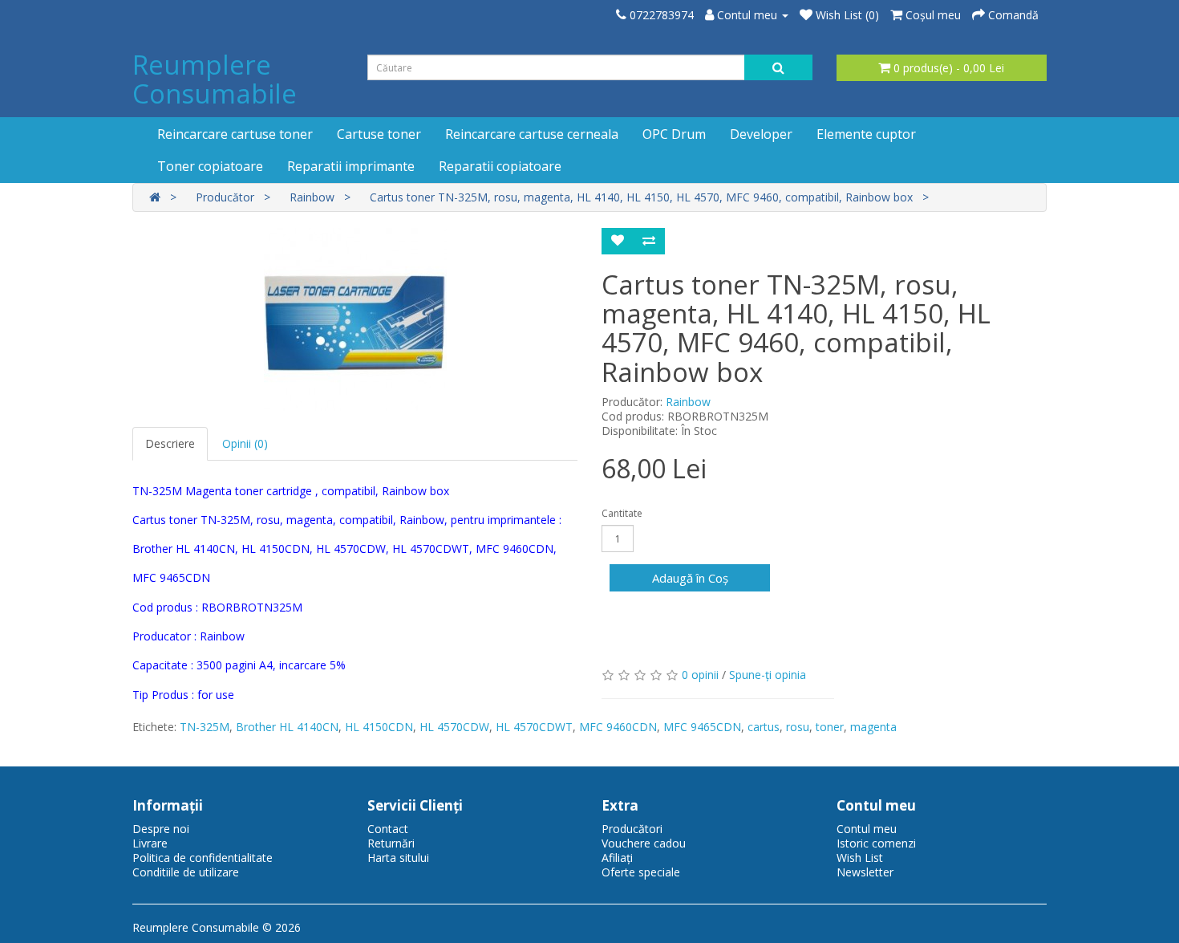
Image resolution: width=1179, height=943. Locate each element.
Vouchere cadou (644, 843)
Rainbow (312, 197)
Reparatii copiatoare (500, 166)
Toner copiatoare (210, 166)
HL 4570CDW (454, 726)
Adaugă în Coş (690, 578)
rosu (797, 726)
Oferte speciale (641, 872)
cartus (764, 726)
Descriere (170, 443)
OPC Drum (674, 134)
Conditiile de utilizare (185, 872)
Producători (632, 828)
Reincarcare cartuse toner (235, 134)
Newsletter (865, 872)
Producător (225, 197)
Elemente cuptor (866, 134)
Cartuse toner (379, 134)
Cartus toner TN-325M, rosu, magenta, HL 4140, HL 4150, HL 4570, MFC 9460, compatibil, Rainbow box (641, 197)
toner (830, 726)
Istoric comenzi (876, 843)
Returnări (391, 843)
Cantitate (622, 513)
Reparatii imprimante (351, 166)
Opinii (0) (245, 443)
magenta (873, 726)
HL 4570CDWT (534, 726)
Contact (387, 828)
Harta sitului (398, 857)
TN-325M (204, 726)
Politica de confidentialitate (202, 857)
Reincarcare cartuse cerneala (531, 134)
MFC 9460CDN (618, 726)
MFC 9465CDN (702, 726)
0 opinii (700, 674)
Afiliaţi (617, 857)
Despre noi (160, 828)
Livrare (150, 843)
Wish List (860, 857)
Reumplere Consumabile (214, 79)
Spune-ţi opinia (767, 674)
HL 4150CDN (379, 726)
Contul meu (867, 828)
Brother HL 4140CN (287, 726)
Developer (761, 134)
